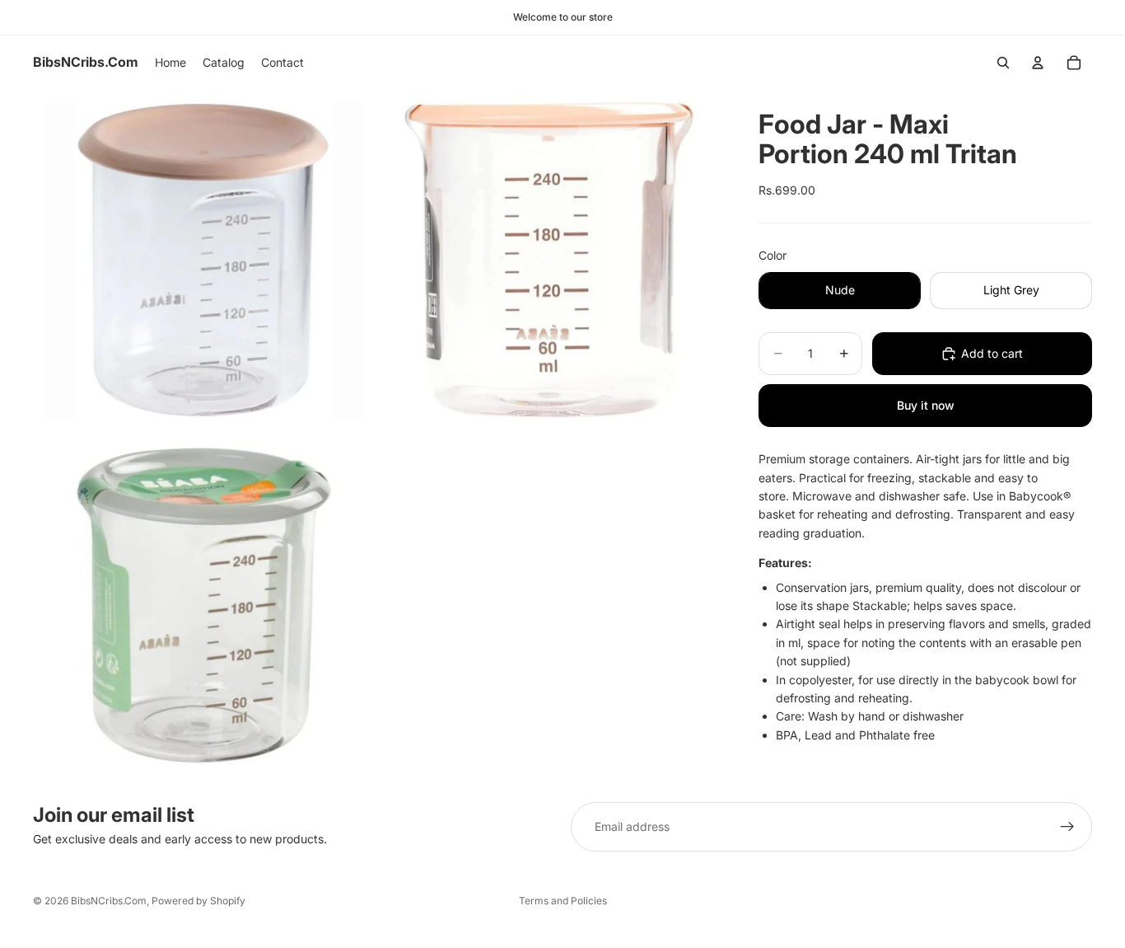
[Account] (1038, 63)
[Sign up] (1067, 827)
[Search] (1003, 63)
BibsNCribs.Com (109, 900)
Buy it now (926, 405)
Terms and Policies (563, 900)
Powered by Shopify (198, 900)
